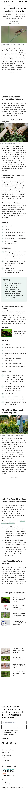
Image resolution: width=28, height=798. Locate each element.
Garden (11, 5)
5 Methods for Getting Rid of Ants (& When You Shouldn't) (20, 333)
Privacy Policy (5, 782)
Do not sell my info (7, 780)
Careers (4, 758)
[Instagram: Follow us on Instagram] (15, 743)
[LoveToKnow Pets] (8, 774)
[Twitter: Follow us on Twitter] (7, 743)
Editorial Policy (6, 755)
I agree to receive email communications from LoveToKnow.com (11, 732)
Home (6, 5)
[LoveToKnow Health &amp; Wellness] (8, 770)
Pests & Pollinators (18, 5)
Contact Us (5, 760)
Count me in (14, 727)
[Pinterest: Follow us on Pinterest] (11, 743)
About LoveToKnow (8, 750)
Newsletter (5, 752)
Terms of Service (6, 784)
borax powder (18, 235)
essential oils (15, 390)
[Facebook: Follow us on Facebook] (2, 743)
